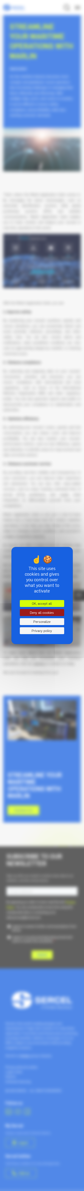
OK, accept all (42, 603)
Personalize (42, 621)
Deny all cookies (42, 612)
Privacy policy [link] (42, 631)
